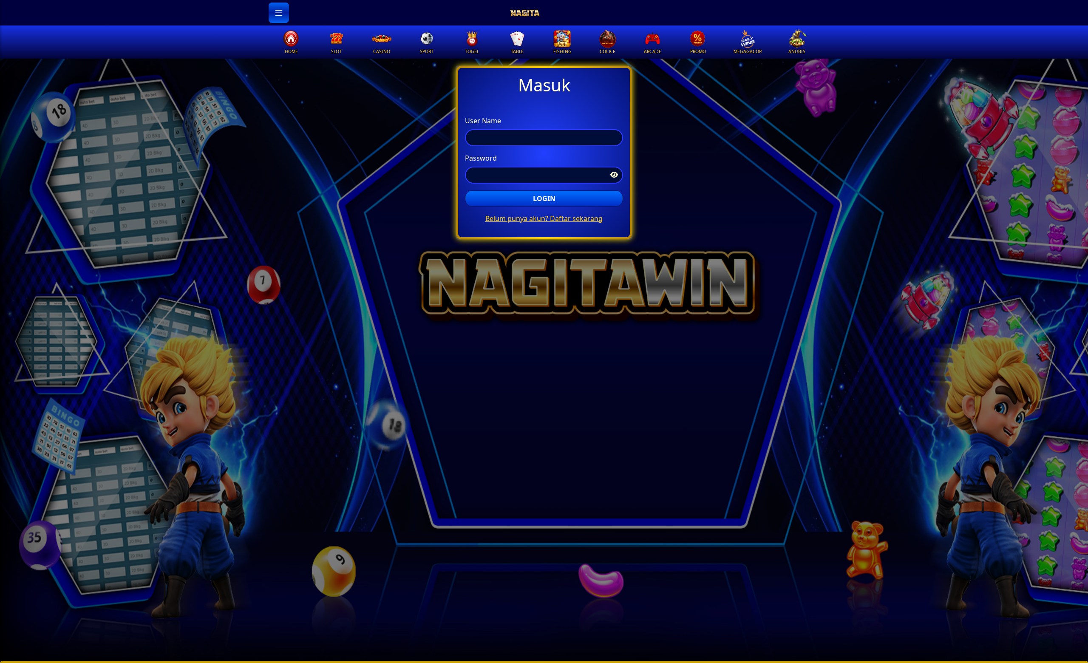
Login (544, 198)
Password (481, 158)
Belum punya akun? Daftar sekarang (544, 218)
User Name (483, 120)
